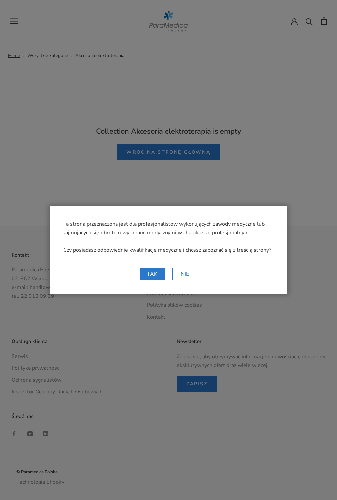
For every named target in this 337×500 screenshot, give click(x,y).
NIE (185, 274)
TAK (152, 274)
